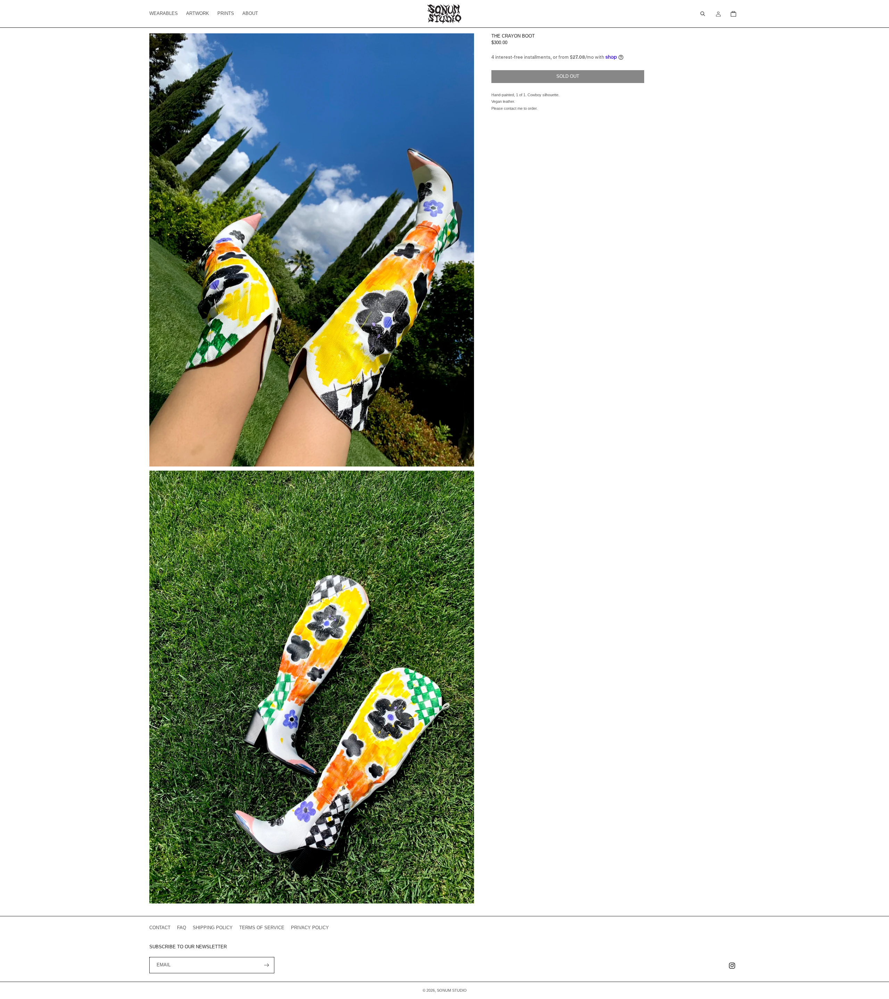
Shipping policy (213, 927)
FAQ (181, 927)
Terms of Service (261, 927)
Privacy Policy (310, 927)
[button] (703, 14)
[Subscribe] (266, 965)
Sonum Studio (452, 990)
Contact (160, 927)
